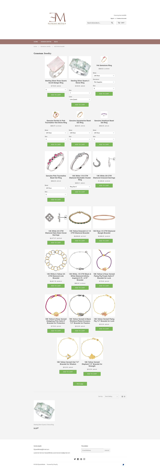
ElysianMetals (41, 464)
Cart (122, 22)
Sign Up (107, 450)
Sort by (100, 396)
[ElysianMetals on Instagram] (84, 459)
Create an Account (121, 18)
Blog (56, 41)
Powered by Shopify (52, 464)
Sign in (112, 18)
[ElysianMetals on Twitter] (75, 459)
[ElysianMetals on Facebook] (78, 459)
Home (36, 41)
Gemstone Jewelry (45, 46)
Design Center (46, 41)
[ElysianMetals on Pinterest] (81, 459)
